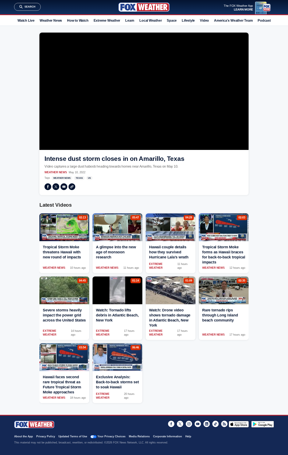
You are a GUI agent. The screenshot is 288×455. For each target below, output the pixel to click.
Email (64, 186)
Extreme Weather (107, 20)
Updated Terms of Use (72, 436)
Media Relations (139, 436)
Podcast (264, 20)
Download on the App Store (239, 424)
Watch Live (26, 20)
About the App (23, 436)
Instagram (189, 424)
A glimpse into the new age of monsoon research (116, 252)
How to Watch (77, 20)
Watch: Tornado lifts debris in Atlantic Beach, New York (117, 315)
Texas (79, 178)
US (89, 178)
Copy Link (72, 186)
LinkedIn (206, 424)
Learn (129, 20)
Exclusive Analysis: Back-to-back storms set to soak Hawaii (117, 382)
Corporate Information (167, 436)
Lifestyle (188, 20)
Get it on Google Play (262, 424)
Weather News (51, 20)
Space (172, 20)
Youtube (198, 424)
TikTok (215, 424)
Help (188, 436)
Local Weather (150, 20)
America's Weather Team (233, 20)
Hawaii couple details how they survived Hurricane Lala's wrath (168, 252)
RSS (224, 424)
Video (204, 20)
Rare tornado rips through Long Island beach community (220, 315)
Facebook (47, 186)
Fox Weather (144, 7)
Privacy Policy (45, 436)
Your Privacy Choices (111, 436)
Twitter (55, 186)
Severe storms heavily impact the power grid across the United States (64, 315)
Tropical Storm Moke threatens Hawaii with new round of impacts (62, 252)
